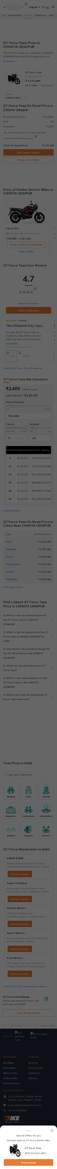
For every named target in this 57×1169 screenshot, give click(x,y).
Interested (28, 1162)
